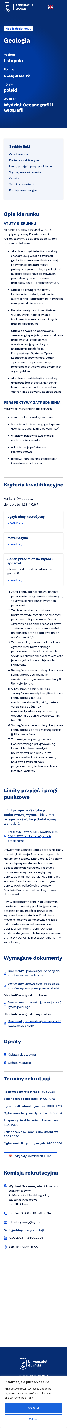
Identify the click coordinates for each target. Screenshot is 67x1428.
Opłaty (14, 178)
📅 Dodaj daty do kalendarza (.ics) (30, 1156)
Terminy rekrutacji (21, 184)
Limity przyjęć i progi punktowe (30, 166)
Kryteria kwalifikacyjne (24, 160)
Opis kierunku (18, 154)
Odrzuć (33, 1419)
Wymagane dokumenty (25, 172)
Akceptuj (33, 1407)
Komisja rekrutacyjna (23, 190)
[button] (61, 7)
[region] (33, 1402)
